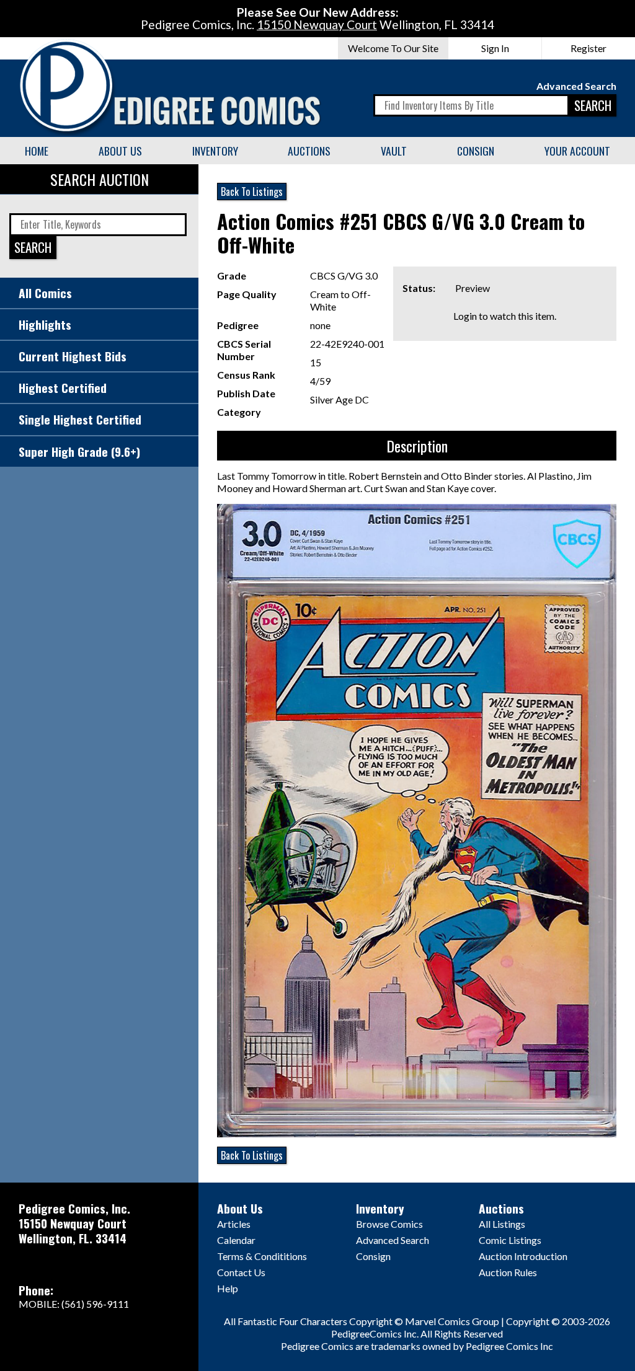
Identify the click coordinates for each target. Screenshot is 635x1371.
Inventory (215, 151)
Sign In (495, 48)
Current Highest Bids (73, 356)
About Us (120, 151)
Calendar (236, 1240)
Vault (394, 151)
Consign (475, 151)
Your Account (577, 151)
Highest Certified (63, 388)
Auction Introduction (523, 1256)
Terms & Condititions (262, 1256)
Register (588, 48)
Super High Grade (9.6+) (79, 452)
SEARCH (592, 105)
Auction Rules (508, 1272)
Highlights (45, 324)
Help (227, 1288)
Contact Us (241, 1272)
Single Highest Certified (80, 419)
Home (36, 151)
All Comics (45, 293)
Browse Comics (389, 1224)
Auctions (309, 151)
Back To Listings (252, 191)
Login (465, 316)
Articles (234, 1224)
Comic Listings (510, 1240)
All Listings (502, 1224)
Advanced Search (576, 86)
